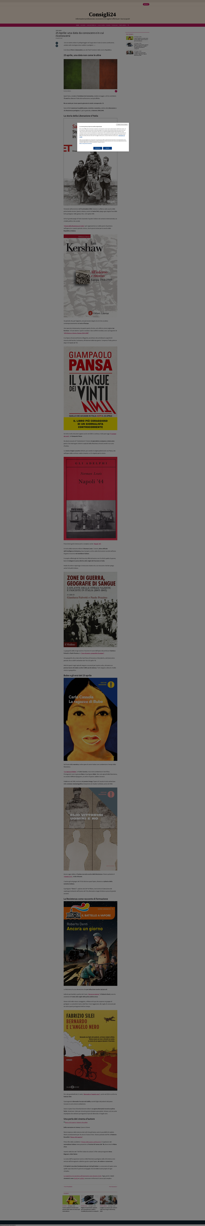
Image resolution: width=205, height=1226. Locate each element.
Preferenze (97, 148)
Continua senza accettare (122, 124)
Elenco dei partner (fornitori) (85, 143)
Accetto (107, 148)
